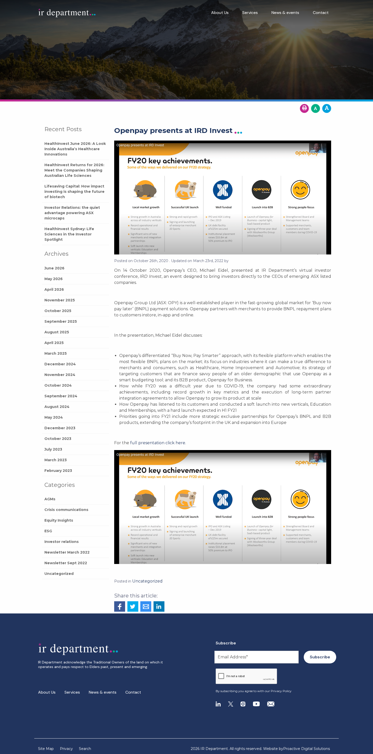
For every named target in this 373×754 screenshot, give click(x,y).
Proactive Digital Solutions (306, 748)
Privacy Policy (281, 691)
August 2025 (56, 332)
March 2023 (55, 460)
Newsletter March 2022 (67, 552)
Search (85, 748)
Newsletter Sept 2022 (65, 563)
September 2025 (60, 321)
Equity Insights (58, 520)
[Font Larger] (326, 108)
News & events (285, 12)
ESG (48, 531)
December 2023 (59, 428)
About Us (220, 12)
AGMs (49, 499)
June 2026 (54, 268)
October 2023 (57, 438)
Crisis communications (66, 509)
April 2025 (54, 342)
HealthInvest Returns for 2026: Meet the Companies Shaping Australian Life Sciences (74, 170)
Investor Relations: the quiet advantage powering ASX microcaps (72, 212)
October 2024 (58, 385)
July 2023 (53, 449)
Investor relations (61, 541)
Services (250, 12)
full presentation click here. (157, 442)
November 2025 (59, 300)
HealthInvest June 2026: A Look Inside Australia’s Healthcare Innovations (75, 149)
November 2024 (59, 374)
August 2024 (57, 406)
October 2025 (57, 311)
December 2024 (60, 364)
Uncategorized (59, 573)
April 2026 (54, 289)
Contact (321, 12)
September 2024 (60, 396)
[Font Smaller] (315, 108)
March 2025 (55, 353)
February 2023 (58, 470)
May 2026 (53, 279)
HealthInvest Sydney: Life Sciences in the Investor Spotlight (69, 234)
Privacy (66, 748)
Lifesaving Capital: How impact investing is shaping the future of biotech (74, 191)
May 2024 (53, 417)
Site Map (46, 748)
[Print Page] (304, 108)
